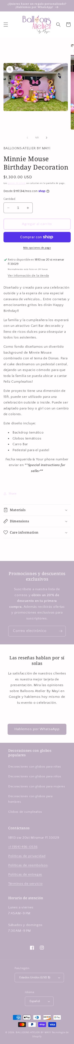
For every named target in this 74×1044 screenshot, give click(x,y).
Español (35, 1001)
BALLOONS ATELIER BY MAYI (33, 1032)
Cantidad (9, 199)
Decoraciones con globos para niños (34, 776)
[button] (5, 24)
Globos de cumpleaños (25, 812)
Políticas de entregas (25, 874)
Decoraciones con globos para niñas (34, 766)
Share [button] (13, 493)
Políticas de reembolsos (28, 865)
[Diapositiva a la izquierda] (27, 137)
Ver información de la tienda (28, 275)
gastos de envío (17, 183)
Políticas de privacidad (26, 856)
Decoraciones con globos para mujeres (36, 786)
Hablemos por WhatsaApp (37, 729)
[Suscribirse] (61, 631)
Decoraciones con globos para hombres (30, 799)
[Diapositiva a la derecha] (46, 137)
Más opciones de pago (37, 247)
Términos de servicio (25, 884)
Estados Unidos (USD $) (34, 977)
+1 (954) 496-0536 (22, 847)
